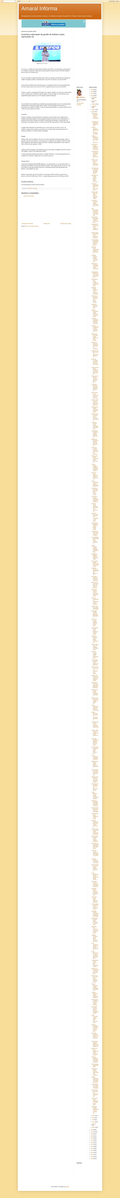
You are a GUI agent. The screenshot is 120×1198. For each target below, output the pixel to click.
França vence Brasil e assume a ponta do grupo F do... (95, 379)
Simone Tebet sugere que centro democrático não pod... (95, 831)
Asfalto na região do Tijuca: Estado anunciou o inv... (95, 639)
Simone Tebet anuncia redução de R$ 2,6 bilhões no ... (95, 733)
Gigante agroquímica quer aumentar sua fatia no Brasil (95, 313)
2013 (92, 1148)
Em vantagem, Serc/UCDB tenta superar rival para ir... (95, 540)
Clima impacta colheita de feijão (95, 1065)
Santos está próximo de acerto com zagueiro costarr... (95, 678)
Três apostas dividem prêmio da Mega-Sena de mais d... (95, 1044)
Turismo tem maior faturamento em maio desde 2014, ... (95, 1101)
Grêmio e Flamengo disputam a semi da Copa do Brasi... (95, 1028)
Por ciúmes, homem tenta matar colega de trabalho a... (95, 499)
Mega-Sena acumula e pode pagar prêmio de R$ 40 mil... (95, 685)
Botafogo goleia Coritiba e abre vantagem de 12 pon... (95, 291)
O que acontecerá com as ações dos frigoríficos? (95, 484)
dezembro (94, 97)
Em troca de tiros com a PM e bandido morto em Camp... (95, 979)
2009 (92, 1156)
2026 (92, 89)
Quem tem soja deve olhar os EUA (95, 306)
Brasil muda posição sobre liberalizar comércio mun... (95, 921)
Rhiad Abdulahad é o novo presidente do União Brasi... (95, 955)
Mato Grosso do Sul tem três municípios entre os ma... (95, 1093)
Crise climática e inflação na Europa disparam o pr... (95, 946)
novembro (94, 100)
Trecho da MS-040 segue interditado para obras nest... (95, 425)
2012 (92, 1150)
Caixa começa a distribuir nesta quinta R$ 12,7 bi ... (95, 906)
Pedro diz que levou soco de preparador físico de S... (95, 354)
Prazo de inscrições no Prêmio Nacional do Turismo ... (95, 362)
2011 (92, 1152)
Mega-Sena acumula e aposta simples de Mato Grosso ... (95, 337)
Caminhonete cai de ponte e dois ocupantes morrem (95, 963)
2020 (92, 1134)
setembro (94, 106)
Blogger (67, 1186)
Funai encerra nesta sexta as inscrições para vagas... (95, 670)
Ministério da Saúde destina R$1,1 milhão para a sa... (95, 178)
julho (93, 111)
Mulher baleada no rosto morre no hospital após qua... (95, 1079)
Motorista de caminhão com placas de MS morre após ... (95, 267)
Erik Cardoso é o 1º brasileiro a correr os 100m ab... (95, 395)
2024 (92, 93)
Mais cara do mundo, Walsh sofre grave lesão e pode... (95, 564)
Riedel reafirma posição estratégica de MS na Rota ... (95, 549)
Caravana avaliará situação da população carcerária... (95, 914)
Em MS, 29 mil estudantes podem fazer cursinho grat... (95, 750)
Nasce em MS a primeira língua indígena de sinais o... (95, 868)
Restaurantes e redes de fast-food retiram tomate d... (95, 1002)
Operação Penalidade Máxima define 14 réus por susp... (95, 742)
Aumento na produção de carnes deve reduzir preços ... (95, 299)
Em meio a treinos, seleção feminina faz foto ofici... (94, 622)
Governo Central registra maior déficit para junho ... (95, 655)
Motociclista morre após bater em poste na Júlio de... (95, 585)
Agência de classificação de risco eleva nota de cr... (95, 971)
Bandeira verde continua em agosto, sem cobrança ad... (95, 507)
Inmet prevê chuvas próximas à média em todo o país (95, 147)
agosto (93, 109)
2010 (92, 1154)
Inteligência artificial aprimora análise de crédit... (95, 556)
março (93, 1121)
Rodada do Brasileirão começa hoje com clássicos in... (95, 442)
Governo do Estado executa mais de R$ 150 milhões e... (95, 1072)
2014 (92, 1146)
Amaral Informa (39, 8)
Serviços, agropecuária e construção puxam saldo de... (95, 601)
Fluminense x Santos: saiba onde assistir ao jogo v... (95, 409)
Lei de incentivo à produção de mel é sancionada (95, 708)
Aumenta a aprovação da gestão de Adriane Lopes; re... (95, 803)
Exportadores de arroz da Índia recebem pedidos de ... (95, 227)
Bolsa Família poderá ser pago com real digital (95, 809)
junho (93, 1115)
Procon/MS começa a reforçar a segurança (95, 578)
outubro (94, 104)
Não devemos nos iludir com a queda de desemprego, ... (95, 417)
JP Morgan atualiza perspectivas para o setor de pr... (95, 1110)
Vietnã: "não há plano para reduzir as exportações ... (95, 163)
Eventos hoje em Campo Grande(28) (95, 608)
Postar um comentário (29, 196)
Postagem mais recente (27, 223)
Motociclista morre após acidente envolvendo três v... (95, 220)
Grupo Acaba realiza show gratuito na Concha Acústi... (95, 631)
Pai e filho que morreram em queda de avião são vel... (95, 171)
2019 (92, 1136)
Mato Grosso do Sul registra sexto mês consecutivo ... (95, 693)
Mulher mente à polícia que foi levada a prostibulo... (95, 839)
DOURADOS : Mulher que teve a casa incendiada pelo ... (95, 275)
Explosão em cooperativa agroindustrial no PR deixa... (95, 846)
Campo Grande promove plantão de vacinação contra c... (95, 467)
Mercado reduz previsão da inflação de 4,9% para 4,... (95, 250)
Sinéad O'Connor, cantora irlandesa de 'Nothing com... (95, 987)
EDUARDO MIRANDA (27, 182)
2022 (92, 1129)
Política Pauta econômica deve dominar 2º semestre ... (95, 235)
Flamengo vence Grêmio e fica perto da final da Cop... (95, 892)
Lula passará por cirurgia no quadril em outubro (95, 1086)
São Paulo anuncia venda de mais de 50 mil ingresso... (95, 451)
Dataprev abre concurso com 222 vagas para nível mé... (95, 402)
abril (93, 1119)
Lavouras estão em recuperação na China (95, 860)
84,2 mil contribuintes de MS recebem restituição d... (95, 329)
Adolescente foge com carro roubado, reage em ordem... (95, 195)
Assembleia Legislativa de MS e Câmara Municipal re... (95, 434)
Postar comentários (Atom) (31, 226)
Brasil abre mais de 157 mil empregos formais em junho (95, 593)
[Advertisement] (46, 210)
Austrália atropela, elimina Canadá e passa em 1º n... (95, 258)
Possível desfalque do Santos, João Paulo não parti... (95, 1059)
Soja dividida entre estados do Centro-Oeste (95, 816)
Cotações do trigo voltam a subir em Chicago (95, 533)
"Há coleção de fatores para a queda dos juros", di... (95, 662)
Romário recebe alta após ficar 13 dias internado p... (95, 824)
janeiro (93, 1127)
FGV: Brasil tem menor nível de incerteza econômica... (95, 116)
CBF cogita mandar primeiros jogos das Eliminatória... (95, 614)
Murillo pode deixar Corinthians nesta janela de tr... (95, 459)
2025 (92, 91)
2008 (92, 1158)
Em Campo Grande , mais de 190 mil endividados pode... (95, 1010)
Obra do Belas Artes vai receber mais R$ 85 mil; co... (95, 647)
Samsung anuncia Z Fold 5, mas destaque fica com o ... (95, 1036)
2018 (92, 1138)
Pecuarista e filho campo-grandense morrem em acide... (95, 282)
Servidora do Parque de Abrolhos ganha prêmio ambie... (95, 526)
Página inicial (46, 223)
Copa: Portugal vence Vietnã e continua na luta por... (95, 795)
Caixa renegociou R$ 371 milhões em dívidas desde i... (95, 876)
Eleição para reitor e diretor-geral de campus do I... (95, 764)
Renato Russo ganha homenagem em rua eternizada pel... (95, 371)
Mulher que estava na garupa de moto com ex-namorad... (95, 345)
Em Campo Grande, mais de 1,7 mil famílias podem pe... (95, 884)
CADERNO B (81, 97)
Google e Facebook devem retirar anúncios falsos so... (95, 938)
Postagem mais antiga (65, 223)
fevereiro (94, 1124)
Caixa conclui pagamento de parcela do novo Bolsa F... (95, 242)
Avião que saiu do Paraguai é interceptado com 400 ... (95, 853)
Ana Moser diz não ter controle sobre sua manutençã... (95, 725)
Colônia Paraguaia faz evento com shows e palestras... (95, 139)
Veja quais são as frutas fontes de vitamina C (95, 899)
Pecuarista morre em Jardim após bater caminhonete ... (95, 203)
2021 (92, 1132)
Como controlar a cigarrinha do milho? (95, 757)
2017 (92, 1140)
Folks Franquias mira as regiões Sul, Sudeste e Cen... (95, 1018)
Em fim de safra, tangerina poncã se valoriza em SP (95, 476)
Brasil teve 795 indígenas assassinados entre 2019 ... (95, 930)
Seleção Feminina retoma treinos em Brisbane (95, 995)
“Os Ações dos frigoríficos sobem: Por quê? (95, 123)
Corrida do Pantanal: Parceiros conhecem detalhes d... (95, 387)
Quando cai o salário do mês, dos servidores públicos (95, 779)
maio (93, 1117)
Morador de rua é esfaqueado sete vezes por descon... (95, 1052)
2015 (92, 1144)
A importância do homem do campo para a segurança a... (95, 154)
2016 (92, 1142)
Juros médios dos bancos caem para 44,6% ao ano (95, 772)
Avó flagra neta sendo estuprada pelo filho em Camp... (95, 321)
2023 (92, 95)
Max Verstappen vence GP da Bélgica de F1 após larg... (95, 212)
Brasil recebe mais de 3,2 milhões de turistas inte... (95, 700)
